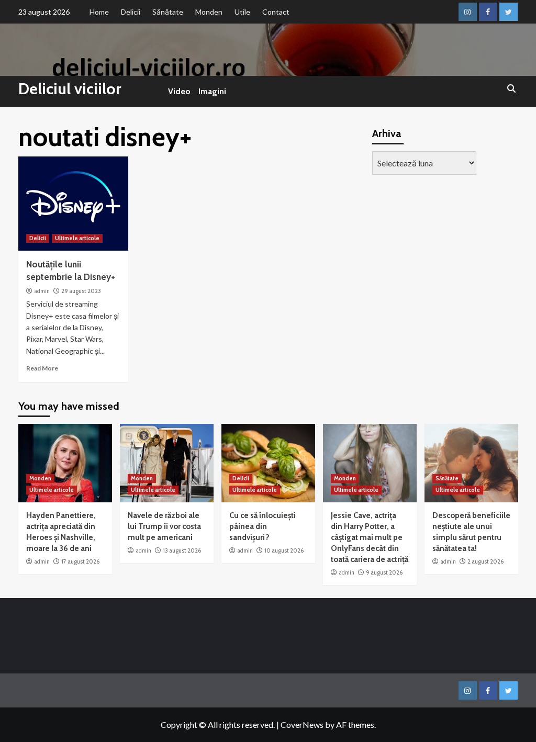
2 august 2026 (485, 561)
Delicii (130, 11)
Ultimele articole (77, 238)
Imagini (212, 91)
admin (42, 291)
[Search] (511, 89)
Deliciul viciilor (69, 88)
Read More (42, 368)
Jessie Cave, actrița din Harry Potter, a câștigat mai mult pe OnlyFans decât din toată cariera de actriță (369, 537)
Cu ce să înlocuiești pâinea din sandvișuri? (262, 526)
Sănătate (167, 11)
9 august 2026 (384, 572)
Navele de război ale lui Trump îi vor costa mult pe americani (164, 526)
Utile (242, 11)
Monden (208, 11)
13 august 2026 (182, 550)
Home (99, 11)
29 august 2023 (81, 291)
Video (179, 91)
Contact (275, 11)
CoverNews (302, 724)
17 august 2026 (80, 561)
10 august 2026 (284, 550)
